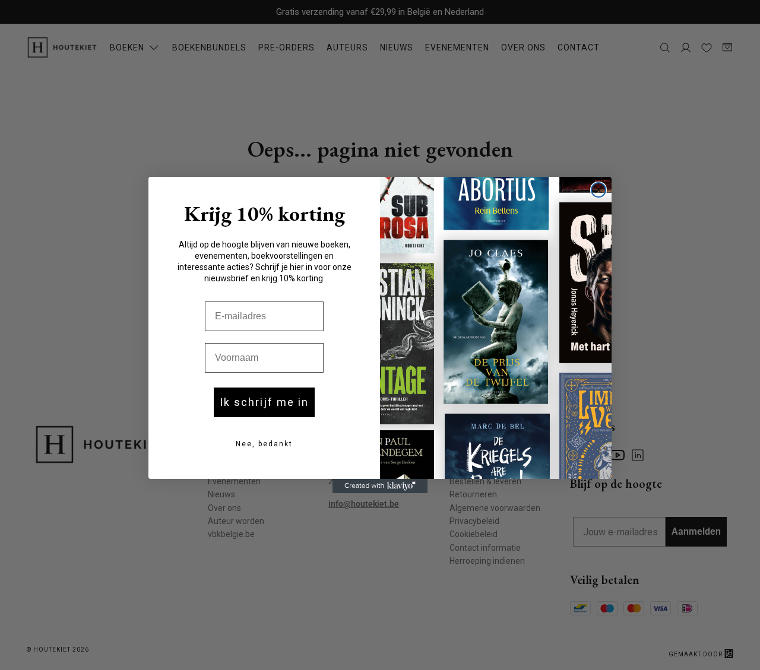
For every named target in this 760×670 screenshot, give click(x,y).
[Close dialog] (598, 190)
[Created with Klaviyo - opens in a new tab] (380, 486)
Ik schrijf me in (264, 402)
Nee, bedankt (264, 444)
